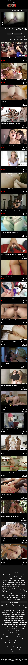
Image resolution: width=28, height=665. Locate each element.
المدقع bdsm (8, 584)
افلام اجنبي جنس (19, 630)
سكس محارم (15, 610)
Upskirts (24, 595)
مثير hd (14, 0)
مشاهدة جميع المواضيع (14, 602)
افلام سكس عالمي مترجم (16, 626)
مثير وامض (7, 586)
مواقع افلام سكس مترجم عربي (17, 618)
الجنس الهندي (5, 649)
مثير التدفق (13, 595)
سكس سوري (15, 624)
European (12, 597)
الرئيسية (14, 656)
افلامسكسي (21, 610)
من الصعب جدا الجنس (21, 574)
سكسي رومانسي (22, 628)
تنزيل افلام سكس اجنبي (10, 630)
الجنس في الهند (15, 628)
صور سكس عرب (22, 624)
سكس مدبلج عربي (14, 612)
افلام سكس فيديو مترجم (6, 628)
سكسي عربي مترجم (18, 636)
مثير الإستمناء (14, 584)
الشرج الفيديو (10, 33)
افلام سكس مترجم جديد (19, 620)
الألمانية (4, 582)
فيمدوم (19, 584)
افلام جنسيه (7, 618)
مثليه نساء (5, 580)
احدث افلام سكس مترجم (20, 649)
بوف (3, 586)
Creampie (23, 586)
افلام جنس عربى (9, 636)
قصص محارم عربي (6, 614)
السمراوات (23, 584)
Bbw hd (14, 580)
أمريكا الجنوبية (10, 593)
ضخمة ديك (16, 593)
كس (5, 576)
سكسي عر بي (5, 643)
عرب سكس (17, 640)
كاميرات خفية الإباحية (11, 582)
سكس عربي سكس (13, 642)
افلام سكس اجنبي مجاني (22, 638)
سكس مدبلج (17, 643)
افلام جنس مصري (8, 647)
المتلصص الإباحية (21, 578)
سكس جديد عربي (21, 634)
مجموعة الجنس (14, 588)
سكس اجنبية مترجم (5, 612)
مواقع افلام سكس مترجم (18, 647)
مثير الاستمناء (21, 576)
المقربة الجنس (4, 591)
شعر (3, 584)
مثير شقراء (20, 591)
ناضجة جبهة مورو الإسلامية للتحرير (19, 572)
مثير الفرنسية (14, 591)
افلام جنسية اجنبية (7, 610)
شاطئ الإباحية (17, 599)
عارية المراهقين (8, 0)
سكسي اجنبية (23, 640)
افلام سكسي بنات (21, 642)
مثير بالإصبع (23, 597)
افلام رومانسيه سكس (8, 620)
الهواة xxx (20, 0)
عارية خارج (10, 580)
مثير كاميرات (11, 589)
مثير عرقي (23, 582)
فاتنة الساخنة (22, 580)
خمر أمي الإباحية (22, 593)
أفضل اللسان (4, 572)
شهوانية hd (18, 595)
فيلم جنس (14, 638)
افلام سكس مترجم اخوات (10, 616)
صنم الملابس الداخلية (22, 588)
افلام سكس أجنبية (21, 614)
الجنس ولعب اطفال (16, 586)
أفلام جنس (3, 638)
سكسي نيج (8, 638)
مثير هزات (18, 597)
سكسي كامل (11, 651)
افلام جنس (24, 626)
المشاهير (25, 591)
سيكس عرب (17, 651)
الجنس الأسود (24, 589)
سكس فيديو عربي (23, 622)
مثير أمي (9, 591)
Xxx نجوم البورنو (4, 589)
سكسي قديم (5, 642)
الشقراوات (18, 582)
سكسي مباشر (14, 614)
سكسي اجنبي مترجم (6, 626)
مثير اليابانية (9, 576)
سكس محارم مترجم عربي (9, 632)
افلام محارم (15, 645)
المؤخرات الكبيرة (6, 597)
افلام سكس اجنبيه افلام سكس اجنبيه (10, 634)
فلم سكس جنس (14, 569)
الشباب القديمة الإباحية (13, 578)
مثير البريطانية (7, 595)
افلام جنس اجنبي (19, 616)
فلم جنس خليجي (19, 36)
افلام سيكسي (11, 643)
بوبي (18, 580)
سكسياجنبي (21, 645)
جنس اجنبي (11, 649)
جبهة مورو (10, 572)
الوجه (11, 586)
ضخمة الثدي (13, 574)
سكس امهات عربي (22, 612)
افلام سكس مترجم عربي (6, 622)
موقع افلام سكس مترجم (7, 624)
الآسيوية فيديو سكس (14, 2)
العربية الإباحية (10, 599)
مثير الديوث (4, 588)
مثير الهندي (5, 593)
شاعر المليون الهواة (6, 574)
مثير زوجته (5, 578)
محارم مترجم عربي (20, 632)
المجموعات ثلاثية (17, 589)
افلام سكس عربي (8, 645)
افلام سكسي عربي (10, 640)
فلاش (3, 595)
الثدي (9, 588)
